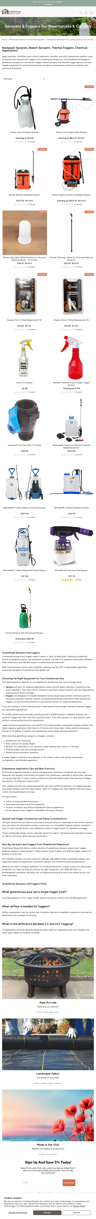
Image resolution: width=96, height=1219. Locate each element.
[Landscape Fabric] (48, 1044)
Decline (76, 1212)
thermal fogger (84, 706)
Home (4, 40)
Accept (47, 1212)
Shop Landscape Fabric (48, 1083)
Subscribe (69, 1182)
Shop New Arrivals (48, 1012)
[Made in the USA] (48, 1115)
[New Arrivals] (48, 973)
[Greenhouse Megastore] (11, 11)
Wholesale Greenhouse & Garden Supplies (27, 40)
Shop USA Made (48, 1154)
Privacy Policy (79, 1206)
